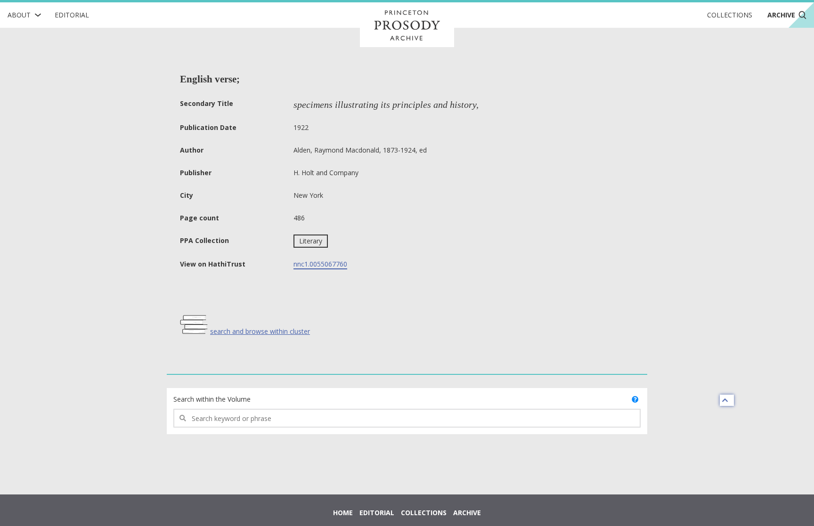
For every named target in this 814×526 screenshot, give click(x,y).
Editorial (72, 14)
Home (343, 512)
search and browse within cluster (260, 331)
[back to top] (727, 400)
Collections (729, 14)
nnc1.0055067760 (320, 263)
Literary (310, 240)
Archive (467, 512)
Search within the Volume (212, 399)
